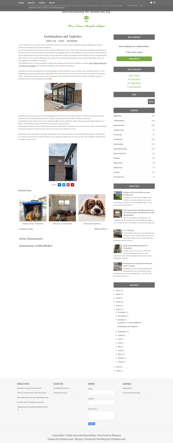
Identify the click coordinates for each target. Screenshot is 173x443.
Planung (117, 158)
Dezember (122, 312)
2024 (118, 294)
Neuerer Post (27, 229)
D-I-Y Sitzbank (128, 230)
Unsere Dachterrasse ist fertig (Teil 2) (31, 393)
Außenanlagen (119, 120)
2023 (118, 298)
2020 (118, 309)
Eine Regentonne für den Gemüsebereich (32, 397)
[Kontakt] (151, 3)
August (121, 335)
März (120, 354)
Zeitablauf (42, 3)
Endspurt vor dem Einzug (62, 224)
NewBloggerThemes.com (110, 439)
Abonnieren (134, 59)
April (120, 350)
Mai (119, 347)
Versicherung (119, 177)
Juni (120, 343)
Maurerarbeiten (120, 153)
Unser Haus (31, 3)
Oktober (121, 320)
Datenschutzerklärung (131, 393)
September (122, 331)
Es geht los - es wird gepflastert (129, 323)
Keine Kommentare (72, 41)
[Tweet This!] (59, 184)
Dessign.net (66, 439)
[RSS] (154, 3)
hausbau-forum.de (60, 393)
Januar (121, 362)
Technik (117, 172)
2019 (118, 367)
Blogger (116, 435)
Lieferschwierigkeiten (91, 224)
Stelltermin (118, 167)
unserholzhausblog (84, 435)
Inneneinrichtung (120, 149)
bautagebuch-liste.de (61, 388)
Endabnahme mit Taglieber (63, 36)
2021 (118, 306)
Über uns (52, 3)
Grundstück (118, 139)
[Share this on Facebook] (63, 184)
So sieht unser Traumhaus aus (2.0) (30, 402)
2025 (118, 290)
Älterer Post (99, 229)
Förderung (118, 135)
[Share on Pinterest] (72, 184)
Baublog (21, 3)
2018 (118, 371)
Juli (119, 339)
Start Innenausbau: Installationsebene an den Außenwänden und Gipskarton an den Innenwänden (139, 212)
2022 (118, 302)
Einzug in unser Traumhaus (33, 224)
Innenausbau (118, 144)
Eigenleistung (119, 125)
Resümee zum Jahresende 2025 (29, 388)
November (122, 316)
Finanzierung (119, 130)
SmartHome (118, 163)
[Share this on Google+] (68, 184)
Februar (121, 358)
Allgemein (61, 41)
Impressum (127, 388)
